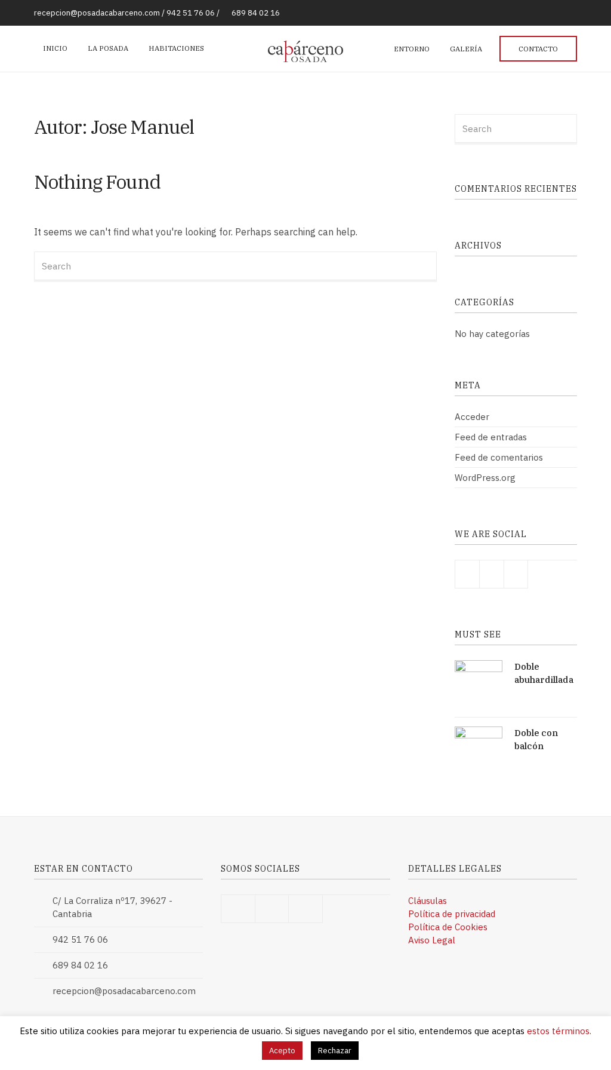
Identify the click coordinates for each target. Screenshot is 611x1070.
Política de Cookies (447, 927)
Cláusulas (427, 900)
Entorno (412, 48)
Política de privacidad (451, 913)
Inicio (55, 48)
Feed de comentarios (499, 457)
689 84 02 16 (256, 13)
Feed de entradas (491, 437)
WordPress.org (485, 477)
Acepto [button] (282, 1051)
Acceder (472, 416)
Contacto (538, 48)
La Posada (108, 48)
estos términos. (559, 1031)
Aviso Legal (431, 940)
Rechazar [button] (334, 1051)
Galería (466, 48)
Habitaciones (176, 48)
